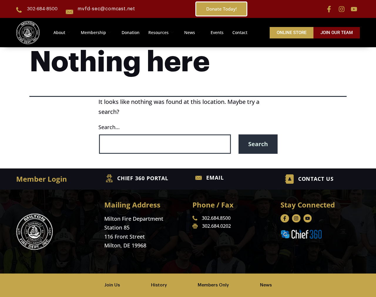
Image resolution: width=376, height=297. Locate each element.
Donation (131, 32)
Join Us (112, 285)
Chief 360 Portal (142, 178)
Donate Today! (221, 9)
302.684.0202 (216, 226)
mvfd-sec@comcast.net (106, 8)
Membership (93, 32)
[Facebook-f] (329, 9)
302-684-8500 (42, 9)
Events (217, 32)
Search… (109, 127)
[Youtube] (354, 9)
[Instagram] (342, 9)
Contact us (316, 178)
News (189, 32)
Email (215, 177)
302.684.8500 (216, 218)
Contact (239, 32)
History (159, 285)
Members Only (213, 285)
